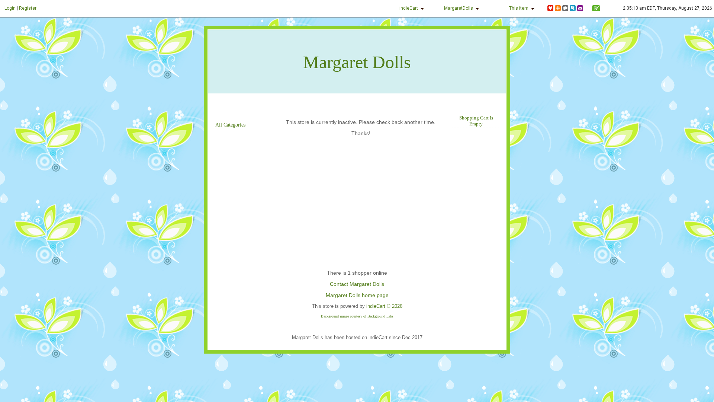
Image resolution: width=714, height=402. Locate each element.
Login (10, 8)
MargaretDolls (458, 8)
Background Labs (380, 316)
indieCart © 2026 (384, 306)
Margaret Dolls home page (357, 295)
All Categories (230, 125)
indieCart (408, 8)
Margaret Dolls (357, 62)
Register (27, 8)
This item (518, 8)
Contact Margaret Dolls (357, 284)
